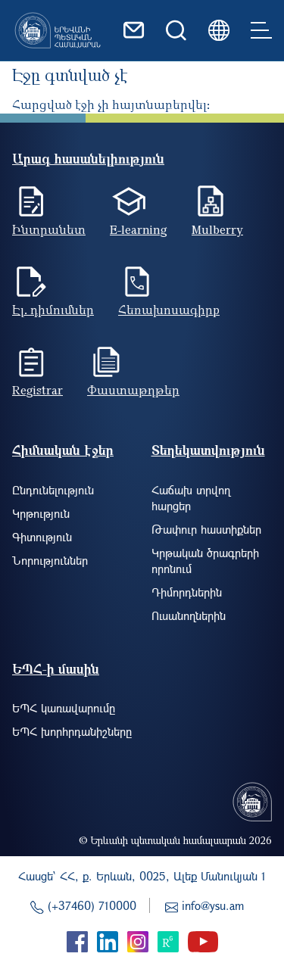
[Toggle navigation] (261, 30)
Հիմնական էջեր (63, 450)
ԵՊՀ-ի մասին (55, 669)
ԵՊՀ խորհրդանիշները (72, 731)
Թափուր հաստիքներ (206, 529)
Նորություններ (50, 560)
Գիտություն (42, 536)
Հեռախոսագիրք (169, 309)
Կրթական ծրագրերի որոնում (205, 560)
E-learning (138, 229)
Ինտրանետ (49, 229)
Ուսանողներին (188, 615)
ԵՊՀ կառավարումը (63, 707)
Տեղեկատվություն (208, 450)
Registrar (37, 390)
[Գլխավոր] (57, 30)
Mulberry (217, 229)
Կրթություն (41, 513)
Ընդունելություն (53, 489)
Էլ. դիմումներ (53, 309)
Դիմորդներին (186, 592)
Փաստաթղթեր (133, 390)
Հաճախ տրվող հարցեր (190, 497)
